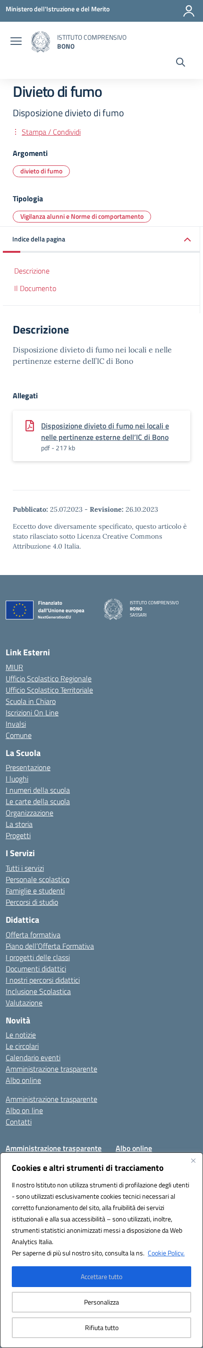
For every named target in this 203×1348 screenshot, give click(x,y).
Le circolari (22, 1046)
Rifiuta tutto (101, 1327)
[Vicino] (193, 1160)
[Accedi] (188, 11)
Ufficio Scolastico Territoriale (49, 689)
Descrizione (32, 270)
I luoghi (17, 778)
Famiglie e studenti (35, 890)
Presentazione (28, 767)
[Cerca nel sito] (180, 63)
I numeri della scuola (38, 790)
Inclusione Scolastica (38, 991)
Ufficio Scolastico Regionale (49, 678)
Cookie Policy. (166, 1253)
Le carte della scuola (38, 801)
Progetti (18, 835)
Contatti (19, 1121)
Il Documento (35, 288)
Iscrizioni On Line (32, 712)
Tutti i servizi (25, 868)
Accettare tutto (101, 1276)
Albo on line (24, 1110)
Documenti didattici (36, 968)
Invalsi (16, 724)
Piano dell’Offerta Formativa (50, 946)
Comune (19, 735)
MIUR (14, 667)
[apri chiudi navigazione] (16, 42)
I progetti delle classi (38, 957)
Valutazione (24, 1002)
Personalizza (101, 1302)
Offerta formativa (33, 934)
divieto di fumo (41, 171)
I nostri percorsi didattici (43, 980)
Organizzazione (29, 812)
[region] (101, 1250)
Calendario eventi (33, 1057)
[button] (101, 240)
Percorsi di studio (32, 902)
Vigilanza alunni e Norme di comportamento (82, 216)
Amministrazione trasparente (51, 1068)
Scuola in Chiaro (31, 701)
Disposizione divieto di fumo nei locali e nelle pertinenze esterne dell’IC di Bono (105, 431)
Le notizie (21, 1034)
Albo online (23, 1080)
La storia (19, 824)
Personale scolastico (37, 879)
